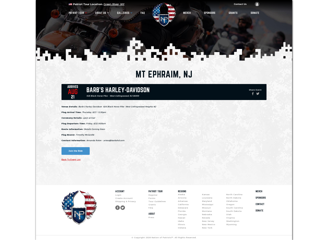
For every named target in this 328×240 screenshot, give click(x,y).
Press (151, 217)
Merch (187, 12)
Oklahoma (232, 201)
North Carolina (234, 194)
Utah (229, 214)
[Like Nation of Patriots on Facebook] (117, 207)
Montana (207, 211)
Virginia (230, 218)
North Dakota (233, 198)
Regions (182, 191)
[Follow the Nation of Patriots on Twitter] (122, 207)
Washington (232, 221)
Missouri (206, 208)
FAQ (143, 12)
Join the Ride (76, 151)
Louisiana (207, 198)
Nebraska (207, 214)
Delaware (183, 208)
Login (118, 195)
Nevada (206, 218)
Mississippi (207, 204)
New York (207, 228)
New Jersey (208, 221)
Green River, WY (114, 4)
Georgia (182, 214)
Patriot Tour (76, 12)
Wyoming (231, 224)
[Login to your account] (257, 4)
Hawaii (181, 218)
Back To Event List (71, 160)
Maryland (207, 201)
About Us (100, 12)
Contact (260, 204)
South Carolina (234, 208)
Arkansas (183, 201)
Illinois (181, 224)
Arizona (182, 198)
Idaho (181, 221)
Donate (255, 12)
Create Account (124, 198)
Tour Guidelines (157, 201)
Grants (233, 12)
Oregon (230, 204)
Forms (151, 198)
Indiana (182, 228)
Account (120, 191)
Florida (182, 211)
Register (153, 195)
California (183, 204)
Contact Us (240, 4)
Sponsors (209, 12)
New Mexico (208, 224)
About (151, 213)
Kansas (206, 194)
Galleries (123, 12)
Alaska (181, 194)
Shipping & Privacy (125, 201)
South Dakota (234, 211)
